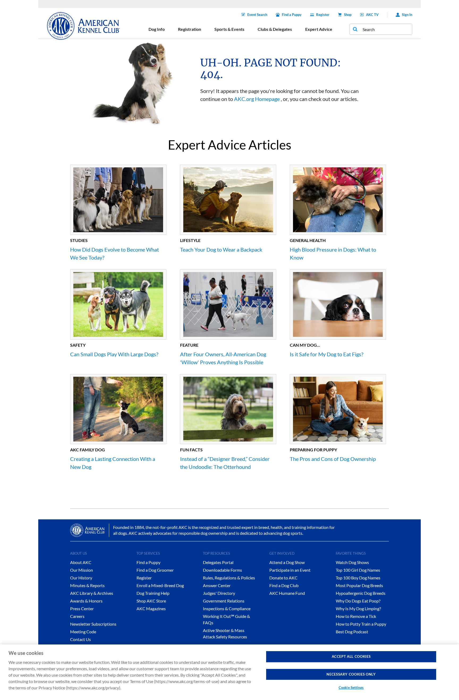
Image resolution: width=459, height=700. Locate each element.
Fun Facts (191, 449)
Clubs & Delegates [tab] (275, 29)
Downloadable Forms (222, 569)
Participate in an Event (290, 569)
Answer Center (217, 585)
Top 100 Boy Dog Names (358, 577)
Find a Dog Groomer (155, 569)
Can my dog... (305, 344)
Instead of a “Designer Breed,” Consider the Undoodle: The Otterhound (225, 463)
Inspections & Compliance (226, 608)
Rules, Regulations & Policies (229, 577)
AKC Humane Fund (287, 593)
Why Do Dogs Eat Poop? (358, 600)
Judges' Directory (219, 593)
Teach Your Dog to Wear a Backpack (221, 249)
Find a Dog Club (284, 585)
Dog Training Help (153, 593)
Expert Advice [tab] (318, 29)
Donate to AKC (283, 577)
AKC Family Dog (87, 449)
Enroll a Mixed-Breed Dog (160, 585)
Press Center (82, 608)
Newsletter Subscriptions (93, 623)
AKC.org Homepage (257, 99)
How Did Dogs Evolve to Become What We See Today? (114, 253)
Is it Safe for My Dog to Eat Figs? (326, 354)
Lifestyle (190, 240)
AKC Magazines (151, 608)
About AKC (80, 562)
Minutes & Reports (87, 585)
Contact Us (80, 639)
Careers (77, 616)
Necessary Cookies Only (351, 674)
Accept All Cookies (351, 656)
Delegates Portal (218, 562)
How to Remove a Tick (356, 616)
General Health (308, 240)
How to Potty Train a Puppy (361, 623)
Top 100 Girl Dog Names (358, 569)
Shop (347, 14)
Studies (79, 240)
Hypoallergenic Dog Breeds (360, 593)
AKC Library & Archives (91, 593)
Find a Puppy (291, 14)
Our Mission (81, 569)
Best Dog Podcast (352, 631)
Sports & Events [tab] (229, 29)
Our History (81, 577)
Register (322, 14)
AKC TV (372, 14)
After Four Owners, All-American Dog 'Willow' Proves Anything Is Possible (223, 358)
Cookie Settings (351, 687)
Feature (189, 344)
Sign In (407, 14)
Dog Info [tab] (156, 29)
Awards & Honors (86, 600)
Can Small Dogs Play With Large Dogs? (114, 354)
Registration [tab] (189, 29)
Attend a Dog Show (287, 562)
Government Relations (223, 600)
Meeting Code (83, 631)
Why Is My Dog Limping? (358, 608)
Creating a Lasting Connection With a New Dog (112, 463)
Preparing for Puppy (313, 449)
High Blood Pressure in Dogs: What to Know (333, 253)
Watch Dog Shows (352, 562)
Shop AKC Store (151, 600)
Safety (78, 344)
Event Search (257, 14)
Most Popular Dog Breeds (359, 585)
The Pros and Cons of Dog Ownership (333, 459)
